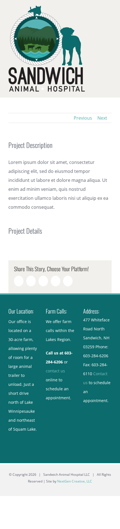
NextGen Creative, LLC (74, 481)
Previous (83, 118)
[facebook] (93, 407)
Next (102, 118)
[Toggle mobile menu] (109, 8)
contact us (55, 370)
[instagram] (102, 407)
